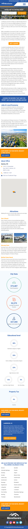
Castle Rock (17, 477)
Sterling (3, 494)
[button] (14, 192)
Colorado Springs (5, 470)
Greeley (3, 472)
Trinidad (3, 497)
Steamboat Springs (18, 492)
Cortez (15, 480)
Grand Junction (18, 484)
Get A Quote (14, 43)
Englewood (4, 484)
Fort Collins (4, 492)
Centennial (4, 480)
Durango (3, 482)
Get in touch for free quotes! (16, 100)
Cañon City (4, 477)
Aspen (15, 472)
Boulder (16, 467)
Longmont (3, 489)
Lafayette (3, 487)
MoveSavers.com (19, 527)
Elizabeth (16, 482)
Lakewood (16, 487)
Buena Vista (17, 475)
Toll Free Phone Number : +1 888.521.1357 (18, 1)
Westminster (17, 497)
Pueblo (16, 470)
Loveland (16, 489)
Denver (3, 467)
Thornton (16, 494)
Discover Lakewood (9, 438)
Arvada (3, 475)
